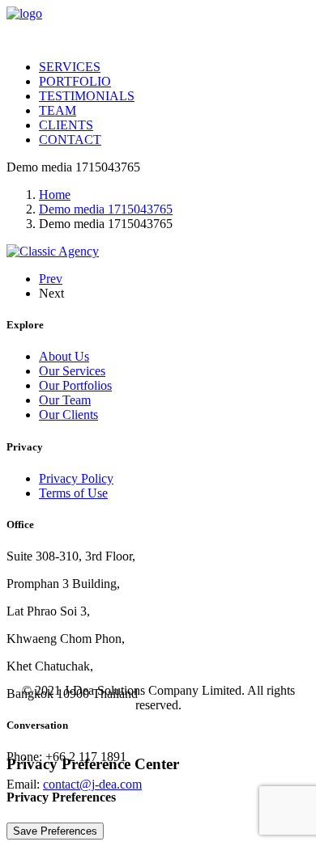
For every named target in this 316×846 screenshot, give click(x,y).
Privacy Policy (76, 478)
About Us (64, 356)
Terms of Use (73, 493)
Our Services (72, 371)
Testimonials (87, 96)
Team (57, 110)
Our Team (65, 400)
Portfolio (75, 81)
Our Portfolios (75, 385)
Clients (66, 125)
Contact (70, 139)
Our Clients (68, 414)
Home (54, 194)
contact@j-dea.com (92, 784)
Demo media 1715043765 (106, 209)
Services (69, 67)
